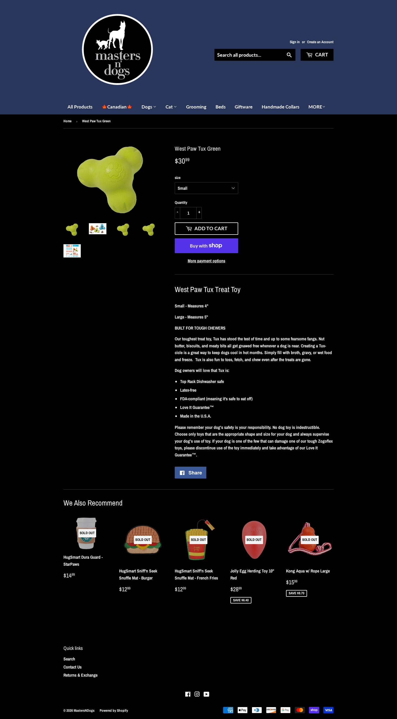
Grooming (196, 107)
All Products (80, 107)
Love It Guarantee (195, 407)
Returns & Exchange (80, 675)
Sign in (295, 41)
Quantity (181, 202)
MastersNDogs (84, 710)
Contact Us (72, 667)
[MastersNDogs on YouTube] (206, 695)
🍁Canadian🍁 (117, 107)
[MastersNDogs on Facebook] (188, 695)
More (315, 107)
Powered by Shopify (114, 710)
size (177, 177)
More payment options (206, 261)
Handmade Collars (280, 107)
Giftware (244, 107)
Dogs (147, 107)
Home (67, 121)
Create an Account (320, 41)
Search (69, 659)
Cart (321, 54)
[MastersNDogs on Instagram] (197, 695)
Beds (221, 107)
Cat (170, 107)
